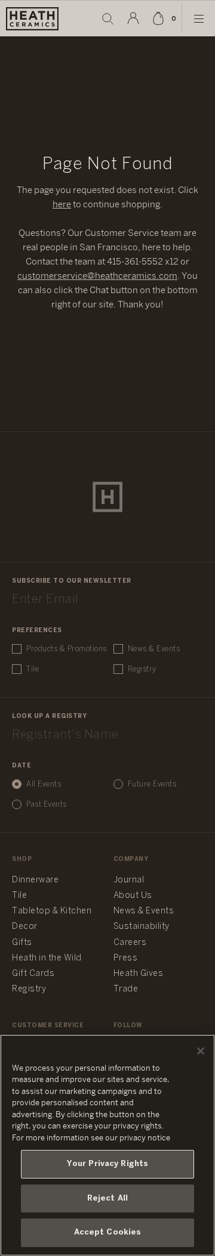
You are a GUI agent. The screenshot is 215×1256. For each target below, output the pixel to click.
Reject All (107, 1198)
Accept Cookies (108, 1232)
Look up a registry (49, 716)
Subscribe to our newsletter (71, 581)
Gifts (22, 943)
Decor (25, 927)
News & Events (154, 649)
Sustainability (141, 927)
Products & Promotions (66, 649)
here (62, 205)
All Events (43, 784)
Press (125, 958)
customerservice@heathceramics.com (97, 276)
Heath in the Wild (47, 958)
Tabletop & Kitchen (51, 911)
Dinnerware (35, 880)
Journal (129, 880)
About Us (132, 896)
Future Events (152, 784)
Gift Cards (33, 974)
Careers (130, 943)
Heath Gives (138, 974)
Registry (142, 669)
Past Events (46, 804)
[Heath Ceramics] (107, 497)
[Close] (201, 1051)
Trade (126, 989)
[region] (107, 1145)
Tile (32, 669)
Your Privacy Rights (107, 1164)
